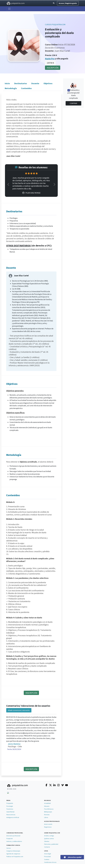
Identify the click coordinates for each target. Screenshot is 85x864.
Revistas (47, 815)
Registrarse (48, 827)
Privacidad (47, 856)
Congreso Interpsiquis (13, 851)
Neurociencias (10, 815)
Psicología (9, 806)
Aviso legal (47, 854)
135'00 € (50, 62)
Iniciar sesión (48, 824)
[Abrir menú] (9, 9)
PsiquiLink (9, 838)
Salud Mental (10, 812)
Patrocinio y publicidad (51, 844)
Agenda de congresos (13, 854)
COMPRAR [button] (73, 103)
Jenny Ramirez (14, 744)
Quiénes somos (49, 838)
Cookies (46, 859)
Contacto (47, 847)
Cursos (8, 848)
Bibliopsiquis (48, 812)
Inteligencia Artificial (12, 817)
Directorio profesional (13, 836)
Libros (46, 817)
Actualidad (47, 803)
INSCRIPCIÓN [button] (53, 67)
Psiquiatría (9, 803)
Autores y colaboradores (14, 841)
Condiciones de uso (50, 862)
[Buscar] (53, 3)
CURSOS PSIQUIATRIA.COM (55, 24)
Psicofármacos (48, 809)
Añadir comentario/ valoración (19, 710)
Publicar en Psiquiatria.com (14, 856)
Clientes (46, 841)
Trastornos (9, 809)
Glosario (46, 806)
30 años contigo (49, 836)
